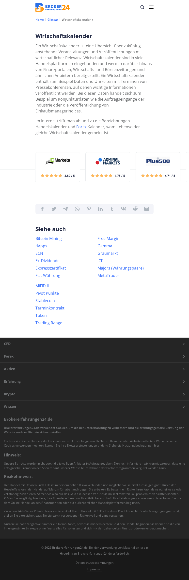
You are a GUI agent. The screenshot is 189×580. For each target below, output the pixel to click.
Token (41, 315)
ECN (39, 253)
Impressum (94, 569)
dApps (41, 246)
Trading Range (48, 323)
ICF (100, 260)
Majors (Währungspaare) (120, 268)
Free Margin (108, 238)
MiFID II (42, 286)
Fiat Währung (47, 275)
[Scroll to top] (175, 355)
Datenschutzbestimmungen (94, 563)
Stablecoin (45, 300)
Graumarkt (107, 253)
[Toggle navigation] (151, 7)
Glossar (52, 20)
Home (39, 20)
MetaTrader (108, 275)
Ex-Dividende (47, 260)
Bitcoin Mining (48, 238)
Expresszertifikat (50, 268)
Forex (81, 126)
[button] (142, 7)
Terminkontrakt (49, 308)
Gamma (104, 246)
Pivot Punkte (47, 293)
